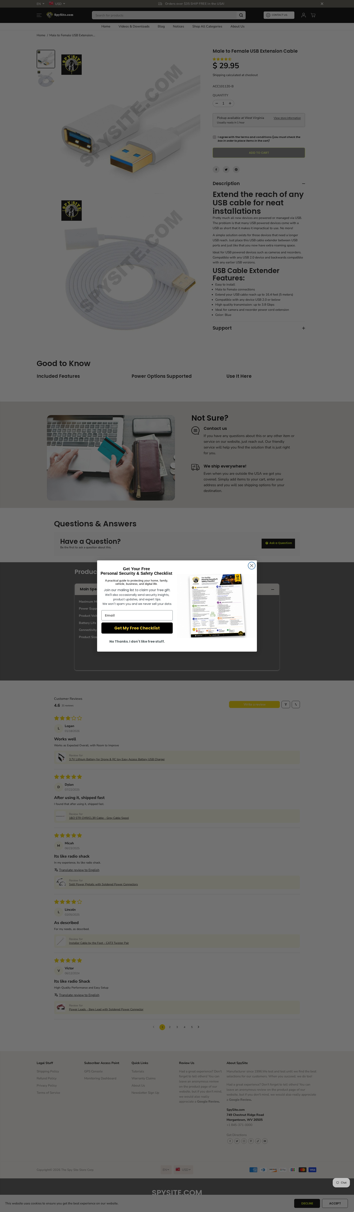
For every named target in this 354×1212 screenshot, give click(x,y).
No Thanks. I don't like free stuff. (137, 641)
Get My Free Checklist (137, 628)
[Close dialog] (251, 565)
